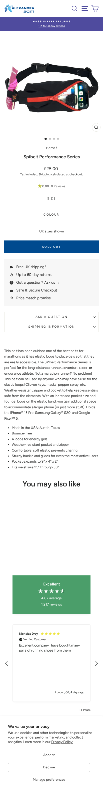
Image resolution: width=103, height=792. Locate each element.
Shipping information (51, 326)
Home (50, 148)
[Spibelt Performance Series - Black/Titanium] (25, 553)
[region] (51, 663)
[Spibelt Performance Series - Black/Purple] (22, 558)
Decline (49, 767)
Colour (51, 214)
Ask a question (52, 317)
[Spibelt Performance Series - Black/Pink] (19, 553)
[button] (51, 186)
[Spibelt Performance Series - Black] (36, 553)
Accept (49, 755)
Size (51, 198)
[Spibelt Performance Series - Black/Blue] (31, 553)
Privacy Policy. (62, 742)
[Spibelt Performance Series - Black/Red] (14, 553)
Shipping (44, 174)
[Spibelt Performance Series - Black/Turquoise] (8, 553)
